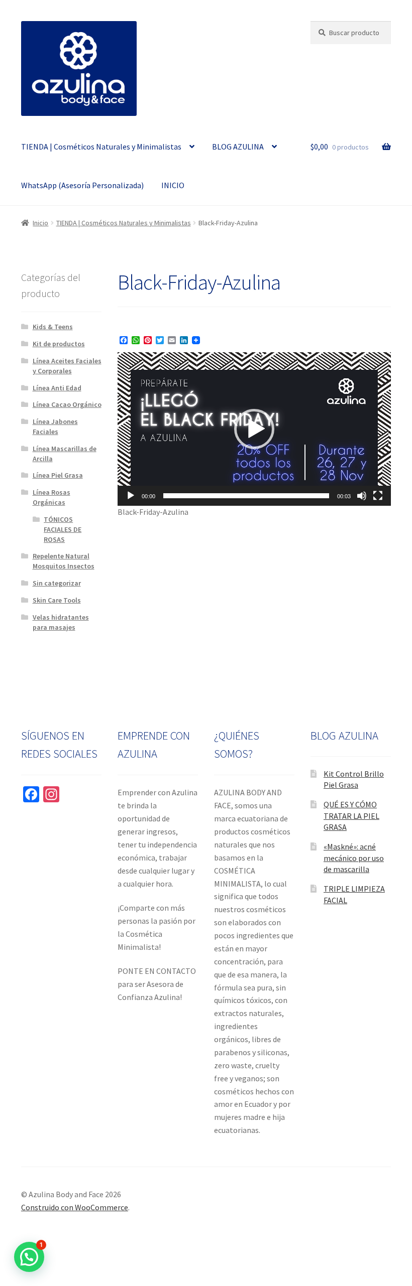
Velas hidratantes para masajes (61, 622)
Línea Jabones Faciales (55, 426)
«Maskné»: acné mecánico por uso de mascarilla (354, 857)
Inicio (40, 222)
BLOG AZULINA (238, 146)
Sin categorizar (57, 583)
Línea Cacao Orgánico (67, 404)
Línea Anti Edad (57, 387)
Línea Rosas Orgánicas (51, 497)
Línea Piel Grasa (58, 475)
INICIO (172, 185)
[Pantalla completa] (378, 496)
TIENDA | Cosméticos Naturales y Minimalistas (101, 146)
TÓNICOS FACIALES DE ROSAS (62, 529)
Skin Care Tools (57, 600)
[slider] (246, 495)
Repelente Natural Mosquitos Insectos (63, 560)
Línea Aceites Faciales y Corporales (67, 365)
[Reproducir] (131, 496)
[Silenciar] (362, 496)
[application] (254, 429)
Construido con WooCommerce (74, 1207)
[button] (254, 429)
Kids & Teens (53, 326)
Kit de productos (59, 343)
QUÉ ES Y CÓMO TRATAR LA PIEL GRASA (351, 815)
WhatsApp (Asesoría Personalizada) (82, 185)
